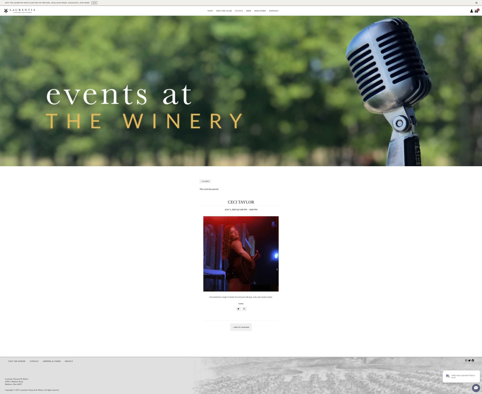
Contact (34, 361)
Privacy (69, 361)
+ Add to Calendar (241, 327)
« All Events (205, 181)
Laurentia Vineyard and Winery (19, 12)
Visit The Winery (17, 361)
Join (94, 3)
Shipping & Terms (52, 361)
